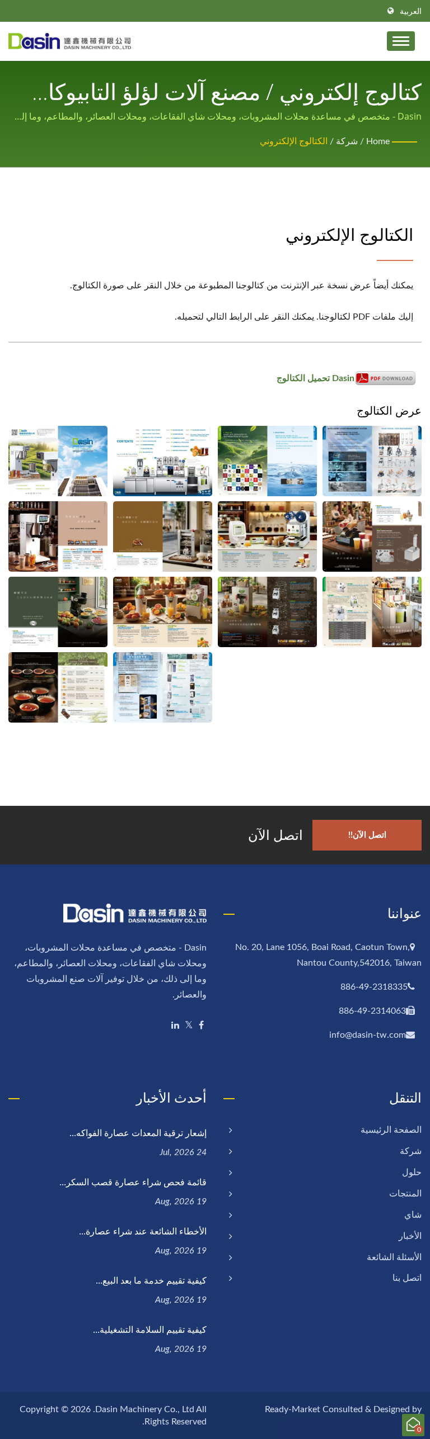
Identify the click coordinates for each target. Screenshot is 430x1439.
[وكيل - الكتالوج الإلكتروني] (162, 687)
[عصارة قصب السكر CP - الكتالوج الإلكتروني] (372, 612)
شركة (347, 141)
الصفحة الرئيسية (391, 1129)
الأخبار (410, 1236)
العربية (411, 12)
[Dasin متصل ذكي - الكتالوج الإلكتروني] (372, 461)
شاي (413, 1214)
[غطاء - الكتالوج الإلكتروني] (58, 461)
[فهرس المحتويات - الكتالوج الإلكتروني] (162, 461)
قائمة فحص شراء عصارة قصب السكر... (133, 1182)
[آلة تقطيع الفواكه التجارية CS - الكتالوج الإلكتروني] (58, 612)
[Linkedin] (175, 1025)
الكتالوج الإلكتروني (294, 141)
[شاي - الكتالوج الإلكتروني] (58, 687)
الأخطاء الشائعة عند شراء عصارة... (143, 1231)
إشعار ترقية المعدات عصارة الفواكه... (138, 1133)
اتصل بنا (407, 1278)
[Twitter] (189, 1025)
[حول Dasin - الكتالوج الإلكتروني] (267, 461)
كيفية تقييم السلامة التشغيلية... (150, 1329)
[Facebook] (201, 1025)
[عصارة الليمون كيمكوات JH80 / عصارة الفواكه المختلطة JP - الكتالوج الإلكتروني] (267, 612)
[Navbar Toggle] (401, 41)
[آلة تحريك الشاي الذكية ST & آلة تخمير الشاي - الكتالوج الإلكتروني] (58, 536)
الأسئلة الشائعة (394, 1257)
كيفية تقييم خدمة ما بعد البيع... (151, 1280)
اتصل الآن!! (367, 835)
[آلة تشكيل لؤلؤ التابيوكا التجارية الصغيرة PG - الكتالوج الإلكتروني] (162, 536)
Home (378, 141)
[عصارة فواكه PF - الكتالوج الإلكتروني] (162, 612)
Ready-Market (292, 1409)
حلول (412, 1172)
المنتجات (405, 1193)
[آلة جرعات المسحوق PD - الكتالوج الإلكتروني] (267, 536)
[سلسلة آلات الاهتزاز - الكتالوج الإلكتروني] (372, 536)
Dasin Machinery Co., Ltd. (143, 1409)
